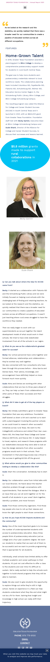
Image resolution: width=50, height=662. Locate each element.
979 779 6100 (25, 635)
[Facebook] (19, 648)
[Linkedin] (27, 648)
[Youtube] (31, 648)
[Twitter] (23, 648)
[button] (25, 7)
